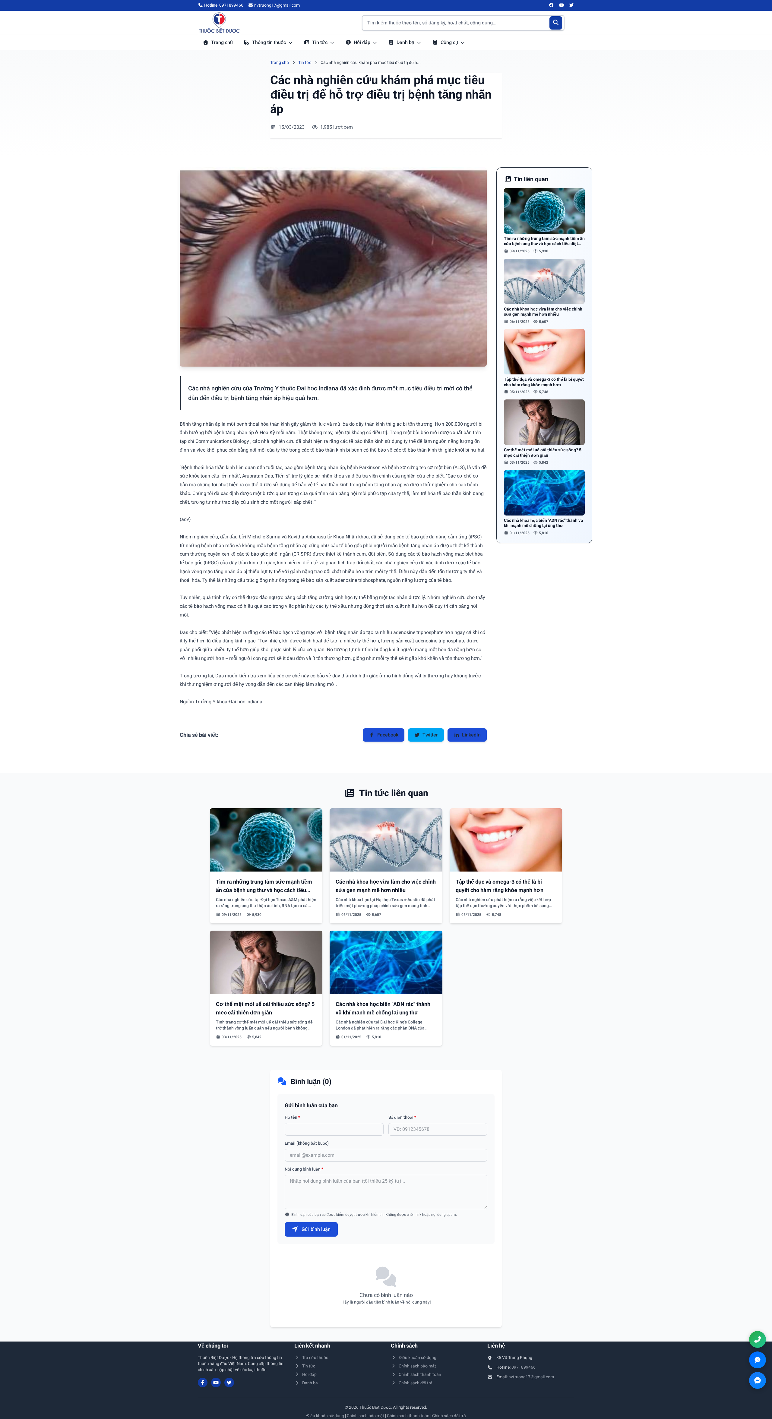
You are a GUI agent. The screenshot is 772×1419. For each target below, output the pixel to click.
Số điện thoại (402, 1117)
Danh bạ (406, 42)
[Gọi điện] (757, 1339)
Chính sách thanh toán (420, 1374)
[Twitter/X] (571, 5)
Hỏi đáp (363, 42)
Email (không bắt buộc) (307, 1143)
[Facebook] (551, 5)
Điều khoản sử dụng (417, 1357)
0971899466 (523, 1367)
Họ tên (292, 1117)
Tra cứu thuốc (315, 1357)
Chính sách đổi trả (415, 1382)
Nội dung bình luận (304, 1169)
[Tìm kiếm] (555, 23)
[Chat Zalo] (757, 1359)
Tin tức (320, 42)
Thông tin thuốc (269, 42)
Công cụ (450, 42)
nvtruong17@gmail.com (531, 1376)
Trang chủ (222, 42)
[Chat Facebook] (757, 1380)
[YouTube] (561, 5)
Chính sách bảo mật (417, 1366)
